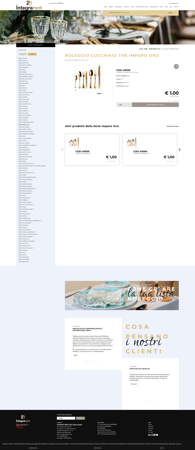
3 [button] (90, 361)
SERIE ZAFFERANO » (24, 259)
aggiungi (155, 105)
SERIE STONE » (23, 211)
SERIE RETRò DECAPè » (25, 184)
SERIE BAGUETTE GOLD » (26, 74)
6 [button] (97, 361)
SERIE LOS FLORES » (24, 143)
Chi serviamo (118, 6)
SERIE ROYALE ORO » (25, 197)
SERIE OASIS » (23, 161)
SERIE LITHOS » (23, 140)
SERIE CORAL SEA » (24, 99)
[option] (93, 337)
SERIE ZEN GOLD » (24, 261)
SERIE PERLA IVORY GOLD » (27, 172)
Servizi (150, 430)
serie (32, 54)
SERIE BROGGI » (23, 88)
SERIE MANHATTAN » (24, 150)
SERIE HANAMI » (23, 120)
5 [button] (94, 361)
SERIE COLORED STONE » (26, 92)
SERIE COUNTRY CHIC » (25, 104)
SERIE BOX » (22, 85)
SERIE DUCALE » (23, 106)
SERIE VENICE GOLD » (25, 245)
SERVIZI (161, 6)
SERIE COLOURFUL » (24, 94)
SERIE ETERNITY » (24, 110)
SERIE (145, 49)
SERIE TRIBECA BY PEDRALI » (27, 241)
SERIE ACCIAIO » (23, 60)
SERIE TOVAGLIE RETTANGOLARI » (28, 234)
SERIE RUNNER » (23, 200)
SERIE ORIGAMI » (23, 168)
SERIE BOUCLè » (23, 81)
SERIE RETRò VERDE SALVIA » (27, 188)
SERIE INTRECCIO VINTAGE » (27, 134)
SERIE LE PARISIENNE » (25, 138)
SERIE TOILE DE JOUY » (25, 229)
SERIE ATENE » (23, 72)
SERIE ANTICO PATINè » (25, 65)
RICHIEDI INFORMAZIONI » (35, 45)
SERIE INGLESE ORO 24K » (26, 131)
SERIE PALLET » (23, 170)
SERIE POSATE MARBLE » (26, 179)
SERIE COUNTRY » (24, 101)
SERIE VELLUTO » (23, 243)
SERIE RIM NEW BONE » (25, 191)
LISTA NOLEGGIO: (56, 3)
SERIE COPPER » (23, 97)
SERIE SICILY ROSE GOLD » (26, 204)
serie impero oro (154, 49)
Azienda (111, 6)
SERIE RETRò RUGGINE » (26, 186)
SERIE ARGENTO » (24, 67)
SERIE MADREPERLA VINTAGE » (28, 145)
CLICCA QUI (133, 305)
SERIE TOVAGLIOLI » (24, 239)
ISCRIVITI (80, 418)
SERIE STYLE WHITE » (25, 213)
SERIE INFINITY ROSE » (25, 129)
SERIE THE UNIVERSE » (25, 223)
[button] (180, 149)
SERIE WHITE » (23, 255)
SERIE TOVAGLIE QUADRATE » (27, 232)
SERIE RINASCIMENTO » (25, 193)
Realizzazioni (154, 6)
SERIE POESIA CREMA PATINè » (27, 177)
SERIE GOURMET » (24, 117)
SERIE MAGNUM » (24, 147)
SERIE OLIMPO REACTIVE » (26, 163)
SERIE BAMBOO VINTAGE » (26, 76)
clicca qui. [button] (178, 444)
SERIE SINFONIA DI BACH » (26, 209)
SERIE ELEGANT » (23, 108)
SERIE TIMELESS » (24, 225)
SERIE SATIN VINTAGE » (25, 202)
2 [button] (88, 361)
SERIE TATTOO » (23, 216)
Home (150, 424)
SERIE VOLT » (22, 252)
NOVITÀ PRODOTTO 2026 (142, 6)
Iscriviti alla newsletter (64, 414)
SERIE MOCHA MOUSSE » (26, 156)
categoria (23, 54)
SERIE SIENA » (23, 207)
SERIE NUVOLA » (23, 159)
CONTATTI (176, 6)
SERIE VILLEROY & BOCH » (26, 248)
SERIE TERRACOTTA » (25, 218)
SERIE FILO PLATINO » (25, 115)
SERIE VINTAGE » (23, 250)
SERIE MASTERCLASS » (25, 152)
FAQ (171, 6)
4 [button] (92, 361)
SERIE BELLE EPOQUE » (25, 79)
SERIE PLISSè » (23, 175)
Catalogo (126, 6)
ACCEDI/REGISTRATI (174, 3)
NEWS (166, 6)
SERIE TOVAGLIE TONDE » (26, 236)
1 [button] (85, 361)
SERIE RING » (22, 195)
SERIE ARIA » (22, 69)
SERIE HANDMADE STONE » (26, 122)
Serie (132, 6)
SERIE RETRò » (23, 181)
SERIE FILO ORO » (24, 113)
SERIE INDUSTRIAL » (24, 127)
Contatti (150, 432)
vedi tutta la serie (173, 126)
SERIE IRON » (22, 136)
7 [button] (99, 361)
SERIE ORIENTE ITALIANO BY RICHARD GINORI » (32, 165)
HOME (105, 6)
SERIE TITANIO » (23, 227)
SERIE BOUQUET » (24, 83)
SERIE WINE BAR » (24, 257)
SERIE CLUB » (22, 90)
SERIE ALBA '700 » (24, 63)
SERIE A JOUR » (23, 58)
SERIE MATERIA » (23, 154)
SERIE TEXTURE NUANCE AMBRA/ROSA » (30, 220)
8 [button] (101, 361)
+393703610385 (67, 438)
